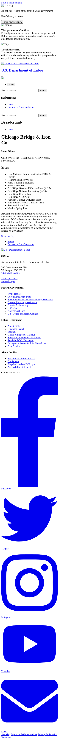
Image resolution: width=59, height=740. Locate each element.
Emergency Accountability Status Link (27, 343)
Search (4, 90)
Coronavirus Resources (19, 296)
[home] (15, 249)
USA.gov (12, 308)
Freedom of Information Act (21, 358)
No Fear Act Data (16, 311)
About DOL (14, 326)
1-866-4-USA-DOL (11, 273)
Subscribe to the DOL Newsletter (24, 337)
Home (11, 129)
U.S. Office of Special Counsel (23, 313)
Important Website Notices (24, 734)
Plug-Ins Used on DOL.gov (21, 364)
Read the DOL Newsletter (21, 340)
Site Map (5, 734)
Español (12, 331)
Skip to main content (11, 2)
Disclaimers (13, 361)
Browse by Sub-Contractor (21, 244)
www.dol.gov (8, 281)
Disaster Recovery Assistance (22, 302)
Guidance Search (16, 329)
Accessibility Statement (19, 367)
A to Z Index (14, 346)
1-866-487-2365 (9, 278)
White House (14, 293)
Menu (11, 85)
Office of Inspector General (21, 334)
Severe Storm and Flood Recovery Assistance (30, 299)
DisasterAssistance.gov (19, 305)
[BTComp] (2, 78)
